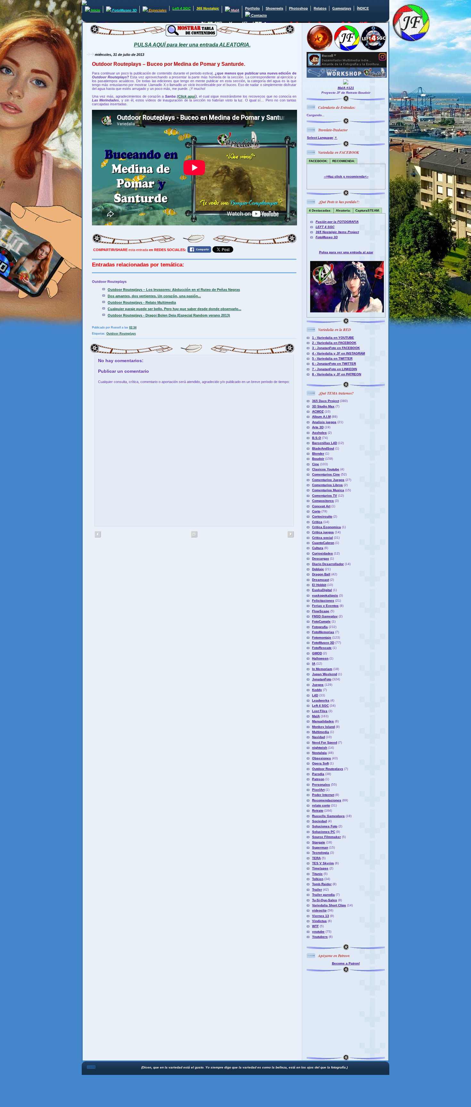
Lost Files (319, 711)
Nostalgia (319, 752)
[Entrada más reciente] (290, 534)
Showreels (274, 8)
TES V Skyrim (323, 863)
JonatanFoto (321, 679)
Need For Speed (324, 742)
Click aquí (186, 96)
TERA (316, 858)
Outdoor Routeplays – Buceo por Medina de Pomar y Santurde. (168, 64)
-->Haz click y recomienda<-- (346, 176)
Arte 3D (318, 427)
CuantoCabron (323, 543)
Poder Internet (323, 795)
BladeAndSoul (323, 448)
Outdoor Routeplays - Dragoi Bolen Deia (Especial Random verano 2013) (169, 315)
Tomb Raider (322, 884)
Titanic (317, 874)
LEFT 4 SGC (325, 227)
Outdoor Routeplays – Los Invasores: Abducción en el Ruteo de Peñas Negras (174, 290)
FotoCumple (321, 621)
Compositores (323, 500)
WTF (315, 926)
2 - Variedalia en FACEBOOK (334, 342)
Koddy (317, 690)
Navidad (318, 737)
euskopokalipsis (325, 595)
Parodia (318, 774)
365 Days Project (325, 401)
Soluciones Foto (324, 826)
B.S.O (316, 438)
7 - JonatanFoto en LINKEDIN (334, 369)
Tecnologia (320, 852)
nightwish (319, 747)
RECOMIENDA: (343, 161)
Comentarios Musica (328, 490)
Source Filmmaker (326, 837)
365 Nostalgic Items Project (337, 232)
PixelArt (318, 789)
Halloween (320, 658)
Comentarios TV (324, 495)
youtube (318, 931)
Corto (316, 511)
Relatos (320, 8)
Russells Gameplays (328, 816)
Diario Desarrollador (328, 564)
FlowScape (320, 611)
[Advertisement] (347, 1012)
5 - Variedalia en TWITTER (332, 358)
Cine (315, 464)
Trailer (317, 889)
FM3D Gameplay (325, 616)
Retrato (317, 810)
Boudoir (318, 458)
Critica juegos (323, 532)
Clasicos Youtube (325, 469)
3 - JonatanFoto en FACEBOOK (336, 348)
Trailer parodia (323, 894)
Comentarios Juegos (328, 480)
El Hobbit (319, 585)
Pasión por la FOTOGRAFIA (337, 221)
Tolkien (317, 879)
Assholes (319, 432)
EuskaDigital (322, 590)
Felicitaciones (323, 600)
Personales (321, 784)
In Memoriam (322, 669)
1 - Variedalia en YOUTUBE (333, 337)
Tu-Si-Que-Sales (324, 900)
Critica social (322, 537)
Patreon (318, 779)
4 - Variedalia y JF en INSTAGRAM (338, 353)
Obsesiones (321, 758)
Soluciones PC (323, 831)
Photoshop (298, 8)
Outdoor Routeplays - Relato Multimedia (142, 302)
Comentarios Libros (327, 485)
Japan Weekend (324, 674)
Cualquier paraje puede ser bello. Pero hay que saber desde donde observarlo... (174, 309)
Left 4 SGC (320, 705)
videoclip (319, 910)
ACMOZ (318, 411)
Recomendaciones (326, 800)
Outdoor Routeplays (121, 333)
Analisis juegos (324, 422)
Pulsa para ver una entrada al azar (346, 252)
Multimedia (320, 732)
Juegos (318, 684)
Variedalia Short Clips (329, 905)
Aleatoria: (343, 210)
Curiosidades (322, 553)
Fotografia (320, 627)
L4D (315, 695)
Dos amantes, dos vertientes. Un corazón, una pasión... (154, 296)
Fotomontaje (321, 637)
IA (313, 663)
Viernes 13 (320, 916)
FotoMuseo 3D (327, 237)
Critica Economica (326, 527)
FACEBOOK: (318, 161)
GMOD (317, 653)
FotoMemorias (323, 632)
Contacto (258, 15)
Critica (317, 522)
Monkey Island (323, 726)
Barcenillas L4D (324, 443)
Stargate (318, 842)
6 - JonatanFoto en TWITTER (334, 363)
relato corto (321, 805)
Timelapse (320, 868)
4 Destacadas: (320, 210)
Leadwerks (320, 700)
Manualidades (323, 721)
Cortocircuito (322, 516)
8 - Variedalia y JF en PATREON (336, 374)
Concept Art (321, 506)
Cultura (317, 548)
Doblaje (318, 569)
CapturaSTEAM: (367, 210)
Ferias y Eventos (325, 605)
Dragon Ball (321, 574)
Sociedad (319, 821)
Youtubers (320, 936)
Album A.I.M (321, 416)
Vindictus (319, 921)
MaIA (316, 716)
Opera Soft (320, 763)
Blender (318, 453)
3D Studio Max (323, 406)
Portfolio (252, 8)
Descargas (320, 558)
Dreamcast (320, 579)
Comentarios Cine (326, 474)
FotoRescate (322, 647)
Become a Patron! (346, 963)
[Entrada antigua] (98, 534)
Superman (320, 847)
